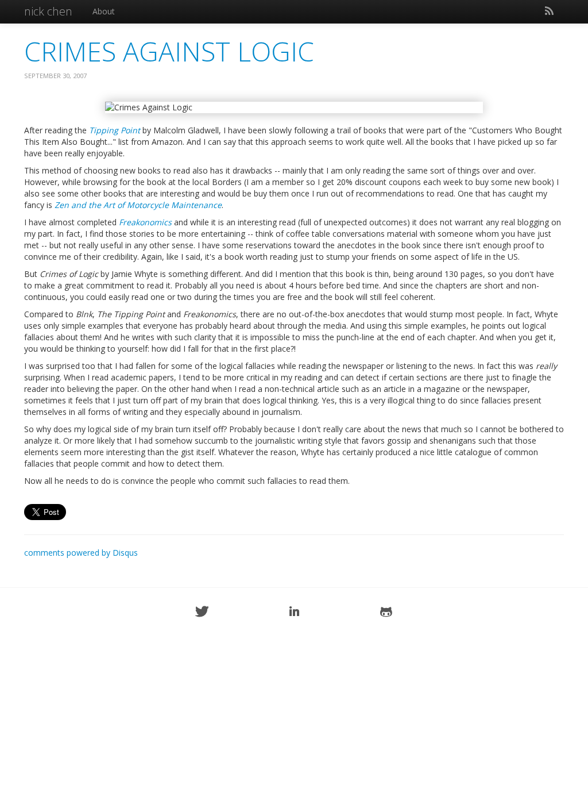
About (103, 11)
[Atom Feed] (549, 11)
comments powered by (81, 552)
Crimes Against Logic (169, 51)
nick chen (48, 11)
